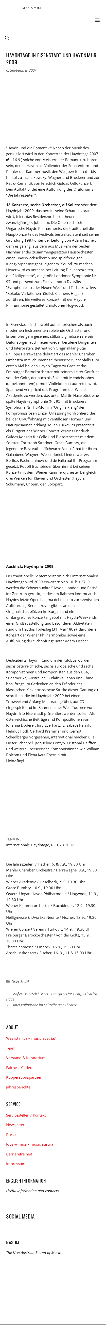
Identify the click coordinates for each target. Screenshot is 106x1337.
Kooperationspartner (23, 1077)
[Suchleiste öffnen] (7, 37)
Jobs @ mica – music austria (29, 1144)
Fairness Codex (19, 1067)
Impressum (15, 1163)
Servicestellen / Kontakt (26, 1115)
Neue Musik (21, 981)
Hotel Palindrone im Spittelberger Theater (44, 1005)
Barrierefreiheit (19, 1154)
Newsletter (15, 1124)
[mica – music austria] (42, 18)
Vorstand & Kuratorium (26, 1057)
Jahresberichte (18, 1087)
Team (11, 1048)
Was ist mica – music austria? (30, 1038)
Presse (11, 1134)
